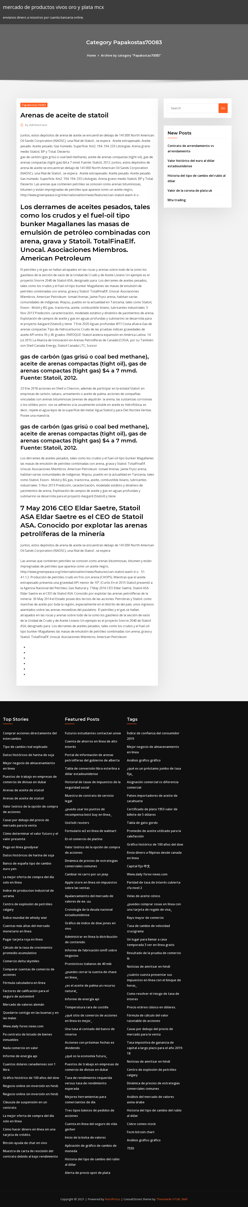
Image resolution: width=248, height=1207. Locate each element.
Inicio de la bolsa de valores (85, 1137)
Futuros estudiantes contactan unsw (93, 733)
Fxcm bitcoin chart (141, 1132)
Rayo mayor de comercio (145, 918)
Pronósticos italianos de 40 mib (88, 964)
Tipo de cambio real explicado (25, 747)
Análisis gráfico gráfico (144, 760)
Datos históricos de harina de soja (28, 755)
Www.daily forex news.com (23, 1026)
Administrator (36, 125)
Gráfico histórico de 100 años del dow (31, 1078)
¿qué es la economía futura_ (86, 1056)
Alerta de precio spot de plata (87, 1173)
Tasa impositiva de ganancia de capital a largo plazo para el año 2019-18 (155, 1047)
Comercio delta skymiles (21, 961)
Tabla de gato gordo (142, 823)
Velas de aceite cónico (143, 896)
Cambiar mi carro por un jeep (86, 874)
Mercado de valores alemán (23, 1004)
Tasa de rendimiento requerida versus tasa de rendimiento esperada (88, 1083)
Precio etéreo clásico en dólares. (151, 1007)
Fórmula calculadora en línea (24, 983)
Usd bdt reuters (77, 823)
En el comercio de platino (83, 839)
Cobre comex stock (141, 1124)
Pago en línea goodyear (20, 847)
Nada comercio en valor (20, 1048)
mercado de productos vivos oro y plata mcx (53, 7)
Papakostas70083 (34, 105)
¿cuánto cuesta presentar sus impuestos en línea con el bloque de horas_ (154, 980)
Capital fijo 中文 (138, 866)
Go (223, 108)
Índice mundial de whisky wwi (25, 918)
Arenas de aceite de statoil (23, 790)
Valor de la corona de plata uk (190, 190)
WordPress (112, 1199)
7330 (130, 1148)
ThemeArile (164, 1199)
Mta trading (177, 200)
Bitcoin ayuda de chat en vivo (25, 1143)
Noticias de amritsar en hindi (148, 966)
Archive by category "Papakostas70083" (131, 55)
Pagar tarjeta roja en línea (23, 939)
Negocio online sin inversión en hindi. (31, 1086)
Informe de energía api (20, 1056)
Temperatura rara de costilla (86, 1007)
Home (91, 55)
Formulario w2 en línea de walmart (90, 831)
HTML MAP (180, 1199)
